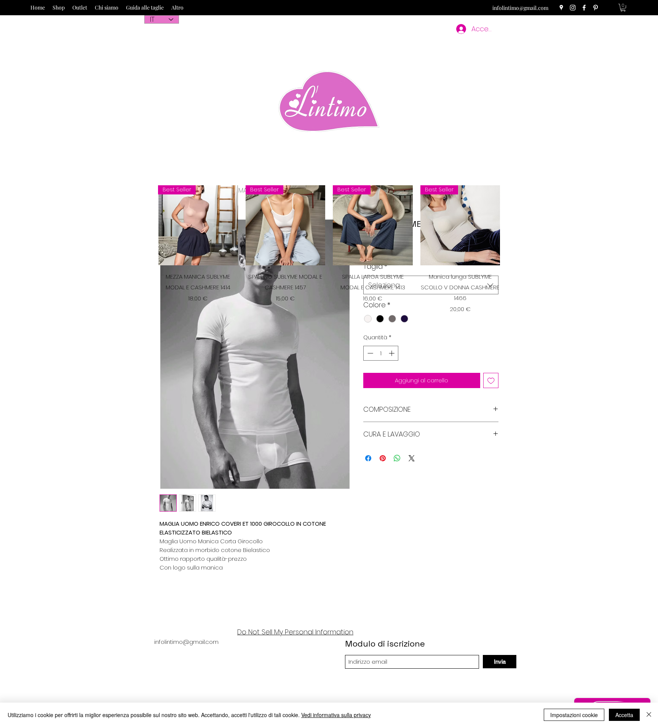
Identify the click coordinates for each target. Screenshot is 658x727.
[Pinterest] (595, 7)
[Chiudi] (648, 715)
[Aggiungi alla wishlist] (491, 380)
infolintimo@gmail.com (520, 7)
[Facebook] (584, 7)
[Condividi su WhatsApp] (397, 458)
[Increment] (392, 353)
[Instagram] (573, 7)
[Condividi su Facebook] (368, 458)
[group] (329, 249)
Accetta (624, 715)
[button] (623, 7)
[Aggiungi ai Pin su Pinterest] (382, 458)
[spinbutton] (381, 353)
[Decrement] (369, 353)
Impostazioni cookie (574, 715)
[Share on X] (411, 458)
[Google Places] (561, 7)
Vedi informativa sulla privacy (336, 715)
